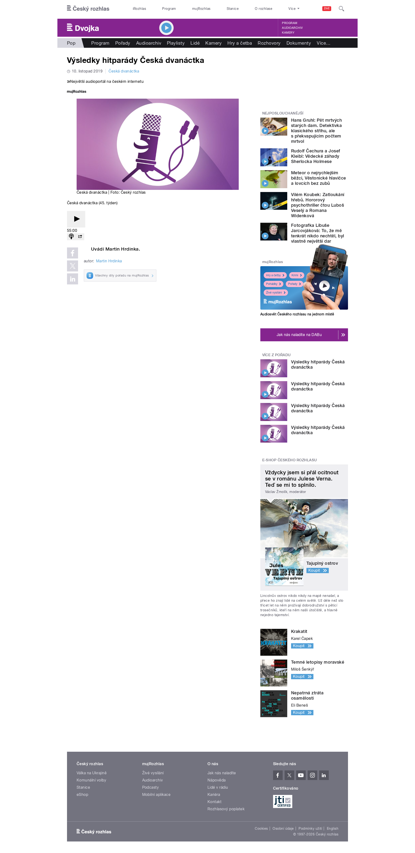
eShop (82, 794)
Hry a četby (273, 275)
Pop (71, 43)
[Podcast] (71, 236)
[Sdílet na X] (72, 265)
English (332, 828)
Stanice (233, 9)
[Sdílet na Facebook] (72, 252)
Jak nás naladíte (222, 773)
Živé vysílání (274, 292)
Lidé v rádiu (218, 787)
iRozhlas (139, 9)
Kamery (288, 32)
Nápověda (217, 780)
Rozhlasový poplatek (226, 809)
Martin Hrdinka (109, 261)
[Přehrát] (76, 219)
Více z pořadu (276, 355)
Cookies (261, 828)
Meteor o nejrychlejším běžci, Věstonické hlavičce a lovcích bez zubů (318, 178)
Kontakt (214, 801)
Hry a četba (239, 43)
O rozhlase (263, 9)
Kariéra (214, 794)
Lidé (195, 43)
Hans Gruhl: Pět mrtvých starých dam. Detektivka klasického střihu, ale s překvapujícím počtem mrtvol (316, 131)
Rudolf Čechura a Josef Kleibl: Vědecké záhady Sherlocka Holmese (315, 156)
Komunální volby (91, 780)
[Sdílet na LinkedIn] (72, 278)
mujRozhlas (201, 9)
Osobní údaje (283, 828)
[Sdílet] (80, 236)
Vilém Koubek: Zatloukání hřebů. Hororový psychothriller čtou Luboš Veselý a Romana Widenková (317, 205)
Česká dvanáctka (124, 71)
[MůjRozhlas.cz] (76, 92)
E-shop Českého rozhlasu (289, 460)
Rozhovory (269, 43)
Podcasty (150, 787)
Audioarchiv (292, 28)
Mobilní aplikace (156, 794)
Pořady (122, 43)
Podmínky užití (310, 828)
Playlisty (176, 43)
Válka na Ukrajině (92, 773)
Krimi (295, 275)
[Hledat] (341, 8)
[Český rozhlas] (88, 8)
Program (169, 9)
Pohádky (271, 284)
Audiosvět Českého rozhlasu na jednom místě (297, 314)
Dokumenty (299, 43)
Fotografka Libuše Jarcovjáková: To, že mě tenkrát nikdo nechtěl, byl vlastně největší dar (317, 233)
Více (323, 43)
